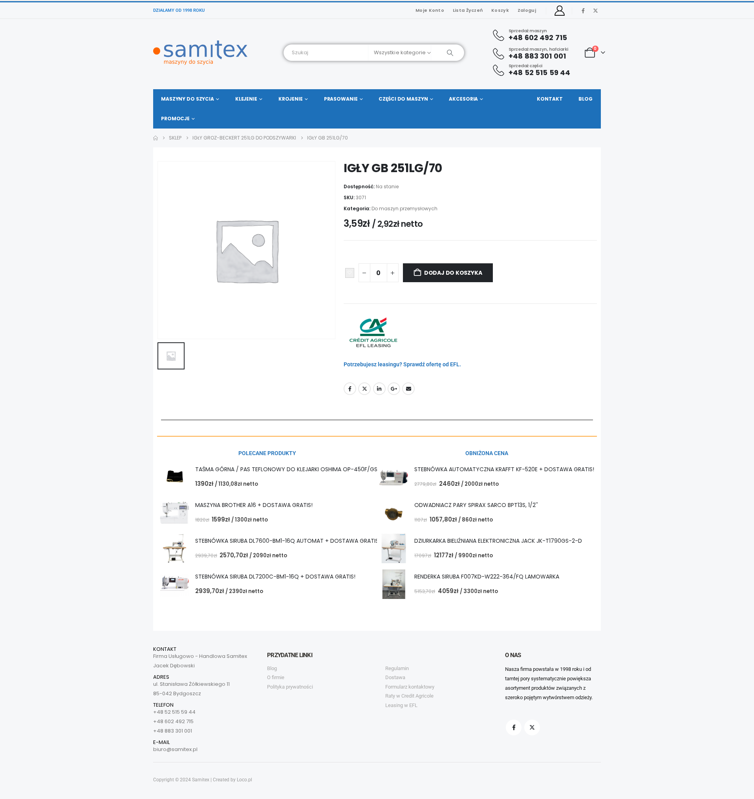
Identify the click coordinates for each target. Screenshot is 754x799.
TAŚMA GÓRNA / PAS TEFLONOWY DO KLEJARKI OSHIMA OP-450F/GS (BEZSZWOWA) (307, 469)
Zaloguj (527, 10)
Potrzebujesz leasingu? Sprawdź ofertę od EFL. (402, 364)
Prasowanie (341, 99)
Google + (394, 388)
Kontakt (549, 99)
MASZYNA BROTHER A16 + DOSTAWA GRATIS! (254, 505)
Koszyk (500, 10)
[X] (595, 11)
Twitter (364, 388)
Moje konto (429, 10)
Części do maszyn (403, 99)
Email (408, 388)
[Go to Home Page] (155, 138)
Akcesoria (463, 99)
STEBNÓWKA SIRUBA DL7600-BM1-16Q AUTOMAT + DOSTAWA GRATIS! (287, 541)
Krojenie (290, 99)
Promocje (175, 118)
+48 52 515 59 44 (174, 712)
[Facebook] (583, 11)
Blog (585, 99)
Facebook (350, 388)
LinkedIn (379, 388)
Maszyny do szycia (187, 99)
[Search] (447, 53)
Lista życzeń (468, 10)
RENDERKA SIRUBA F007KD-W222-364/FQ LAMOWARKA (486, 576)
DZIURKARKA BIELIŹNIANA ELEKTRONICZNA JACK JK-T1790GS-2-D (498, 541)
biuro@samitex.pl (175, 749)
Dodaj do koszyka (453, 273)
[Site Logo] (200, 52)
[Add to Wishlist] (349, 273)
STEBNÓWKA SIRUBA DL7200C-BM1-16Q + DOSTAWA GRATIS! (275, 576)
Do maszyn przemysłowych (404, 208)
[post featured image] (174, 477)
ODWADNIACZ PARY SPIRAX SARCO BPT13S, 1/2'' (476, 505)
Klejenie (246, 99)
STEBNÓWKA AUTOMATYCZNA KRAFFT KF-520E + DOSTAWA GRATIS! (504, 469)
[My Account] (560, 11)
